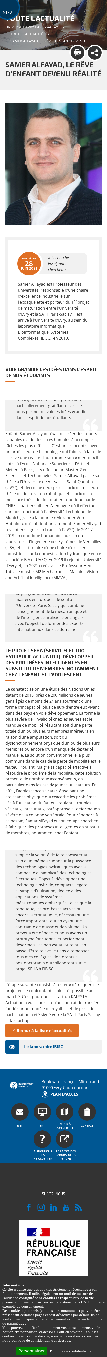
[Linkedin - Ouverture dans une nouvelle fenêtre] (53, 1209)
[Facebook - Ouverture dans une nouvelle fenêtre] (28, 1209)
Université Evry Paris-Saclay (31, 27)
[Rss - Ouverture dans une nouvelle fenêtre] (78, 1209)
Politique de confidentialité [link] (70, 1351)
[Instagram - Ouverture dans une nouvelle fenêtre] (41, 1209)
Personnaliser (32, 1351)
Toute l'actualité (26, 34)
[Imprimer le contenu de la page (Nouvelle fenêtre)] (77, 53)
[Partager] (95, 53)
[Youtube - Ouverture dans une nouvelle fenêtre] (66, 1209)
